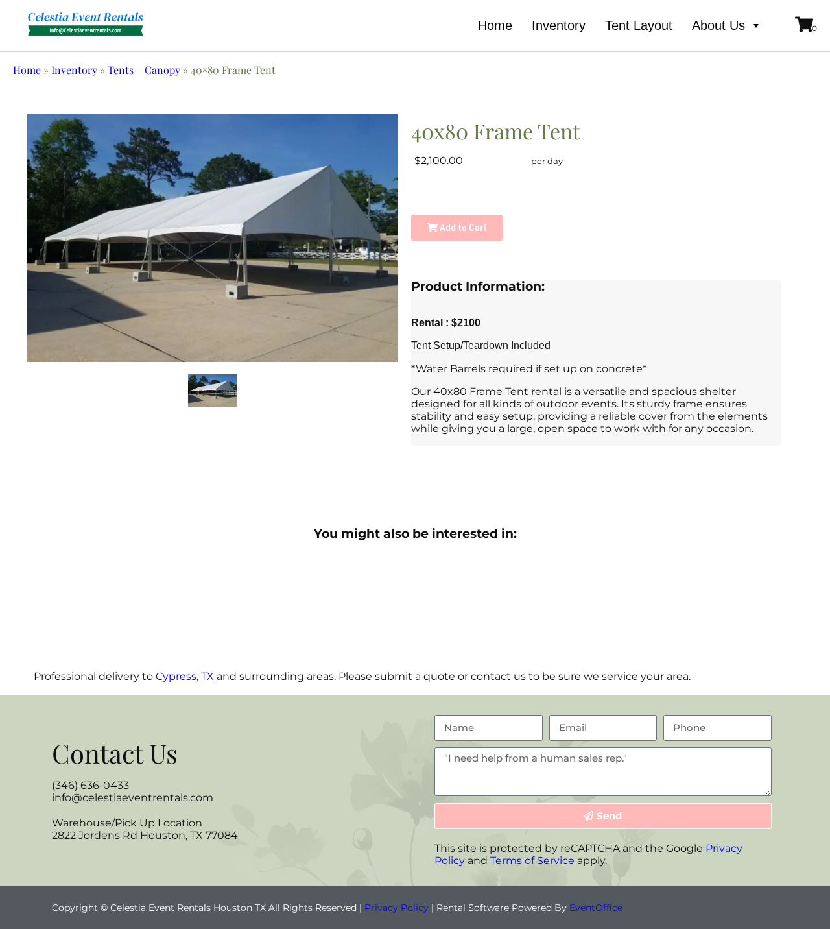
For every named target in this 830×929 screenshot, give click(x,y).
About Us (718, 25)
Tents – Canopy (144, 70)
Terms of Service (532, 860)
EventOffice (595, 907)
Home (495, 25)
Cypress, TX (185, 676)
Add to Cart (462, 228)
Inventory (559, 25)
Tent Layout (638, 25)
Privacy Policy (396, 907)
